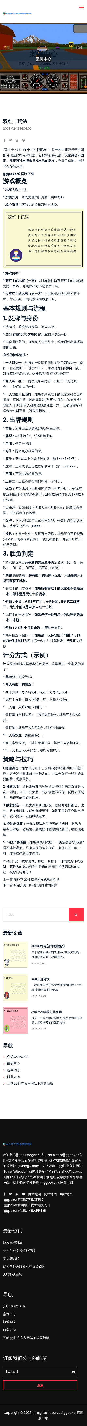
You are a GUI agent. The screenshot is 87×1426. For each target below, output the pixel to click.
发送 (40, 1385)
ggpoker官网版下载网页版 (24, 1199)
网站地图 (34, 1194)
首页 (22, 63)
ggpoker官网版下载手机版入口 (27, 1205)
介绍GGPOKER (18, 1056)
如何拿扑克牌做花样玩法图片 (24, 1266)
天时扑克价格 (12, 1274)
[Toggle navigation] (82, 7)
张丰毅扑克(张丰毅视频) (48, 946)
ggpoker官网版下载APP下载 (25, 1210)
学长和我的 (11, 1258)
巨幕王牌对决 (40, 979)
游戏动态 (13, 1070)
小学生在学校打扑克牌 (46, 1012)
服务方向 (13, 1076)
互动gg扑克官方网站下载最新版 (30, 1083)
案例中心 (13, 1063)
